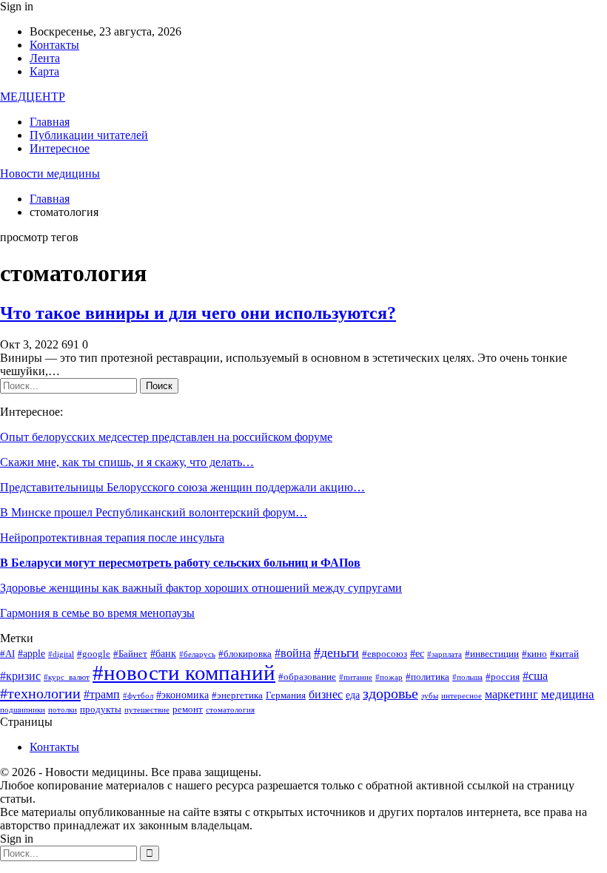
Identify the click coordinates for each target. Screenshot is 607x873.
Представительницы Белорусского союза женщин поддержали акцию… (182, 487)
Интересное (60, 148)
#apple (31, 653)
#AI (7, 654)
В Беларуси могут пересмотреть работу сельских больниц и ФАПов (180, 562)
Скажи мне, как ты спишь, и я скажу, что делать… (127, 462)
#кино (534, 654)
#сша (535, 676)
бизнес (326, 694)
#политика (427, 677)
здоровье (390, 693)
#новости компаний (184, 672)
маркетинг (511, 694)
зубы (429, 696)
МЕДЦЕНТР (32, 96)
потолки (62, 710)
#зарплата (444, 654)
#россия (503, 677)
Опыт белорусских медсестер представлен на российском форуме (166, 437)
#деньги (336, 652)
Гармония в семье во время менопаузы (97, 613)
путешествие (147, 710)
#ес (417, 653)
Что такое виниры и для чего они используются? (198, 313)
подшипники (22, 710)
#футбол (138, 696)
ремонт (187, 709)
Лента (45, 58)
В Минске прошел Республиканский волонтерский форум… (153, 512)
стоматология (230, 710)
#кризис (20, 676)
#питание (355, 677)
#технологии (40, 693)
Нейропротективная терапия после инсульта (112, 537)
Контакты (54, 44)
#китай (564, 654)
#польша (467, 677)
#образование (307, 677)
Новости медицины (50, 173)
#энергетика (237, 695)
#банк (163, 653)
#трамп (102, 694)
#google (93, 654)
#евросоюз (384, 654)
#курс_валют (67, 677)
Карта (44, 71)
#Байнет (130, 654)
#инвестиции (492, 654)
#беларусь (197, 654)
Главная (50, 121)
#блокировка (245, 654)
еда (353, 695)
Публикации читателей (89, 135)
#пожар (389, 677)
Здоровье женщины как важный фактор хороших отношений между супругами (201, 588)
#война (293, 653)
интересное (461, 696)
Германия (286, 695)
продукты (100, 709)
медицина (567, 694)
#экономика (182, 695)
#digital (61, 654)
